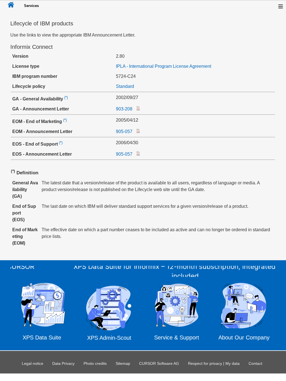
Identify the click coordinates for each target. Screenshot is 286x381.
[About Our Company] (244, 313)
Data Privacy (63, 363)
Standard (125, 86)
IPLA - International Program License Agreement (163, 66)
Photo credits (95, 363)
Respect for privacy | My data (214, 363)
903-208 (124, 109)
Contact (255, 363)
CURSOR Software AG (159, 363)
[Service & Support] (176, 313)
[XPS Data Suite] (41, 313)
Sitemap (123, 363)
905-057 (124, 131)
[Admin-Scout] (109, 312)
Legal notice (32, 363)
